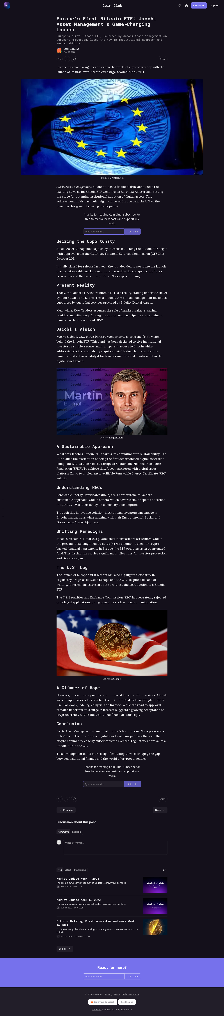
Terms (117, 994)
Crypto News (116, 437)
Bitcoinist (116, 678)
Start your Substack (104, 1001)
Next (158, 809)
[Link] (52, 241)
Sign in (215, 5)
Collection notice (130, 994)
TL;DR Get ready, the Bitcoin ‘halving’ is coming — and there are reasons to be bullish (97, 931)
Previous (68, 809)
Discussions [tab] (80, 870)
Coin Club (77, 887)
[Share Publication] (186, 5)
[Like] (60, 59)
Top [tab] (60, 870)
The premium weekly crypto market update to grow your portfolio (91, 882)
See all (62, 948)
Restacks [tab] (76, 831)
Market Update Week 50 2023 (79, 900)
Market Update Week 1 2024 (78, 878)
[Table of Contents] (3, 508)
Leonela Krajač (71, 49)
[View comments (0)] (67, 59)
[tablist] (70, 832)
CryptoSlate (116, 177)
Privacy (108, 994)
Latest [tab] (68, 870)
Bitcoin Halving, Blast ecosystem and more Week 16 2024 (96, 923)
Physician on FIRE (82, 936)
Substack (96, 1009)
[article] (112, 884)
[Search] (180, 5)
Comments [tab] (63, 831)
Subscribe (198, 5)
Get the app (127, 1001)
